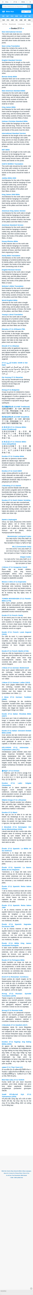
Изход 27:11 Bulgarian (10, 390)
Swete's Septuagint (9, 519)
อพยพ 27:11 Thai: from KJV (12, 1067)
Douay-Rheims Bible (10, 241)
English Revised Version (11, 270)
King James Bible (9, 107)
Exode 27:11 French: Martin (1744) (15, 651)
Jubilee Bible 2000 (9, 178)
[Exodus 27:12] (30, 578)
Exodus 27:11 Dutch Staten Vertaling (16, 500)
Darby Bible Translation (11, 256)
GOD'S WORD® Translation (12, 164)
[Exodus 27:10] (2, 578)
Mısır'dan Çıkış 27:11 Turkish (13, 1080)
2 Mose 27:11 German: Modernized (15, 668)
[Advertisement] (16, 1144)
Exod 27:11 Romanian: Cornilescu (15, 977)
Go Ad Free (3, 1291)
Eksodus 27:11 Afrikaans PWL (13, 329)
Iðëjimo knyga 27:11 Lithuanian (14, 800)
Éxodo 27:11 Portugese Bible (13, 960)
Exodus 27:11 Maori (9, 812)
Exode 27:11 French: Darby (12, 615)
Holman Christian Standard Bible (15, 121)
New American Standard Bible (13, 91)
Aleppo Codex (25, 557)
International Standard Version (14, 133)
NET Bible (6, 150)
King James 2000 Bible (11, 194)
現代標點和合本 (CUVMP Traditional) (16, 407)
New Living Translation (11, 46)
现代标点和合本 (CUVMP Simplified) (15, 417)
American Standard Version (12, 225)
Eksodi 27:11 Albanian (10, 346)
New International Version (12, 32)
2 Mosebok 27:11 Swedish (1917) (14, 1025)
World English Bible (9, 300)
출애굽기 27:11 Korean (10, 771)
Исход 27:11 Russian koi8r (12, 1010)
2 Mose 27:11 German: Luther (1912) (16, 682)
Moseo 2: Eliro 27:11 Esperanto (14, 582)
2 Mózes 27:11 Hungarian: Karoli (14, 567)
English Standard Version (12, 60)
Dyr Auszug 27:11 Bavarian (12, 377)
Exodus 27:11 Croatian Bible (13, 456)
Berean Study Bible (9, 77)
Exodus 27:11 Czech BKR (12, 471)
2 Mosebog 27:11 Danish (11, 486)
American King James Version (13, 211)
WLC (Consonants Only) (21, 547)
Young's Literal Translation (12, 314)
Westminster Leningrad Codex (19, 536)
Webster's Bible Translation (12, 286)
